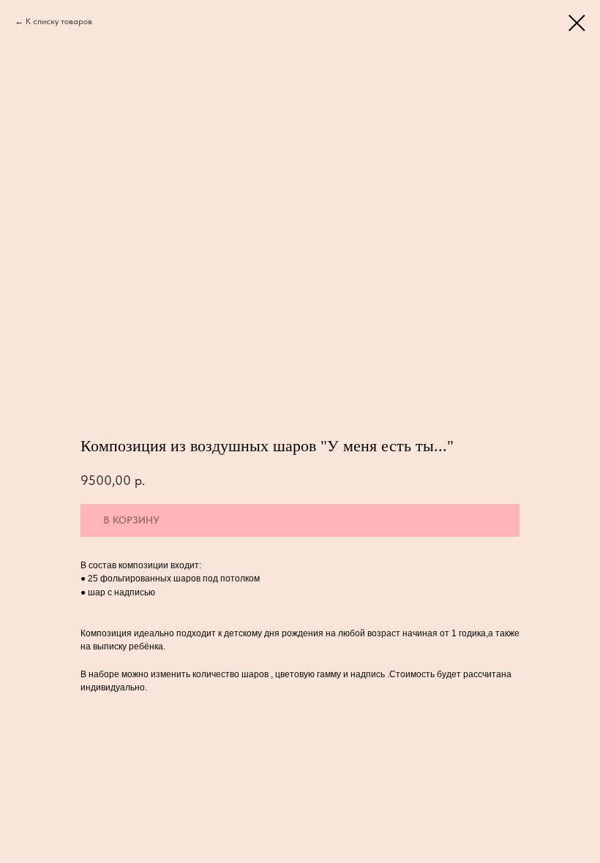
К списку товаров (59, 21)
